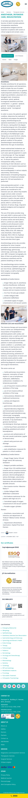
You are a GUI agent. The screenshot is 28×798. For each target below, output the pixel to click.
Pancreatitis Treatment (8, 675)
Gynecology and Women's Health (11, 640)
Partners (4, 735)
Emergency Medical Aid (8, 628)
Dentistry (4, 663)
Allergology (5, 630)
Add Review (5, 741)
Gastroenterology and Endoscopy (11, 638)
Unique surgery (6, 762)
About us (4, 726)
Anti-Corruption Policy (8, 784)
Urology (4, 658)
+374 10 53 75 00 (6, 707)
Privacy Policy (5, 775)
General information (7, 56)
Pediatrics (4, 650)
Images (16, 59)
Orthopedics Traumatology (9, 678)
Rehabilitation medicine (8, 670)
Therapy (4, 645)
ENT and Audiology (7, 668)
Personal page (5, 781)
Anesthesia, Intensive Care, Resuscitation (14, 635)
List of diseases (19, 56)
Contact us (4, 738)
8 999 (18, 707)
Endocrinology (6, 643)
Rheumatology (6, 660)
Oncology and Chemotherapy (10, 655)
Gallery (3, 729)
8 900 (14, 707)
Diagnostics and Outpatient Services (13, 753)
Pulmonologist (6, 648)
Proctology (5, 673)
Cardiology (5, 665)
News (10, 59)
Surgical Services (6, 759)
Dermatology (5, 653)
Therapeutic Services (8, 756)
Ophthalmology (6, 633)
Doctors (4, 59)
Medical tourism (6, 778)
